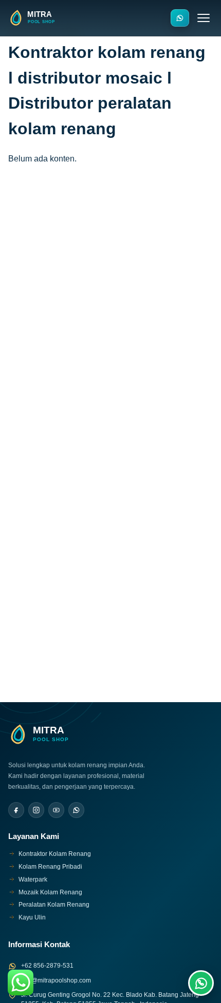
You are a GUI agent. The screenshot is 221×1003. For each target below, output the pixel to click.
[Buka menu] (203, 18)
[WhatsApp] (76, 810)
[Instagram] (36, 810)
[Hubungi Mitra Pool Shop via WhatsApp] (180, 18)
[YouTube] (56, 810)
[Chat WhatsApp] (201, 983)
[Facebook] (16, 810)
